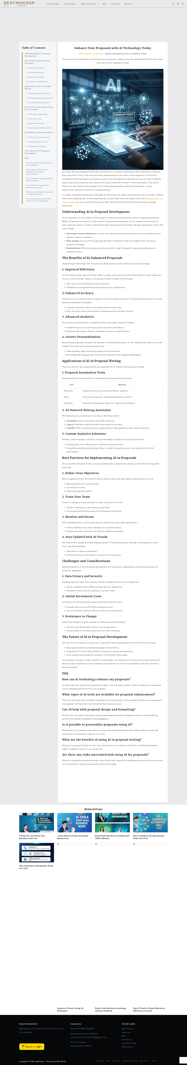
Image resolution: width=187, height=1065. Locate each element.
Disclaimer (116, 1061)
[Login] (178, 4)
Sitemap (154, 1061)
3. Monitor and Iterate (35, 123)
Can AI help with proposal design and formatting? (39, 180)
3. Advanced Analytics (35, 77)
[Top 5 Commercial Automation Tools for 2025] (150, 822)
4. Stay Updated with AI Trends (38, 128)
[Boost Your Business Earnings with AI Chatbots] (112, 924)
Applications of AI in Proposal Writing (38, 87)
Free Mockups (52, 4)
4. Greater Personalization (37, 81)
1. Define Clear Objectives (37, 114)
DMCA (108, 1061)
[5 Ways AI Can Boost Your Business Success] (36, 822)
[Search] (173, 4)
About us (126, 1032)
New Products (128, 1028)
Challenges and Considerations (39, 132)
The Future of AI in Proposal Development (37, 152)
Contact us (127, 1039)
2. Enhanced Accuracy (35, 72)
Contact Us (115, 4)
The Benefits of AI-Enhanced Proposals (37, 62)
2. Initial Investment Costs (36, 142)
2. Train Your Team (34, 119)
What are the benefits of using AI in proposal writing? (39, 193)
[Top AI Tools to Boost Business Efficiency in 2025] (150, 924)
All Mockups (70, 4)
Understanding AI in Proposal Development (38, 55)
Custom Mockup (129, 1043)
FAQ (27, 158)
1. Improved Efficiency (35, 68)
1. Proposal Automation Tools (38, 93)
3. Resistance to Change (36, 146)
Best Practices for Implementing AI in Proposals (39, 108)
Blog (105, 4)
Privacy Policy (145, 1061)
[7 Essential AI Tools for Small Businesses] (74, 822)
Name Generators (89, 4)
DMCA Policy (127, 1046)
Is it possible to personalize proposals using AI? (37, 186)
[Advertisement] (93, 24)
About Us (128, 4)
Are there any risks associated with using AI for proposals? (38, 200)
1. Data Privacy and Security (37, 137)
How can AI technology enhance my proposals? (39, 164)
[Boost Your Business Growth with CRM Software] (112, 822)
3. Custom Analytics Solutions (38, 102)
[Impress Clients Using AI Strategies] (74, 924)
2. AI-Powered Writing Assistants (39, 98)
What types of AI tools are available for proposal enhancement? (36, 172)
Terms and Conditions (129, 1061)
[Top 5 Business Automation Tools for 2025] (36, 852)
